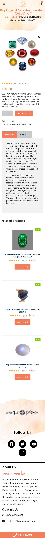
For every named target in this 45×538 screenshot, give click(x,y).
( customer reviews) (20, 83)
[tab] (9, 134)
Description (9, 134)
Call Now (24, 535)
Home (7, 16)
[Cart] (40, 3)
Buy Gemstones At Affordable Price (19, 124)
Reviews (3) (24, 134)
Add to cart (22, 113)
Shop (14, 16)
